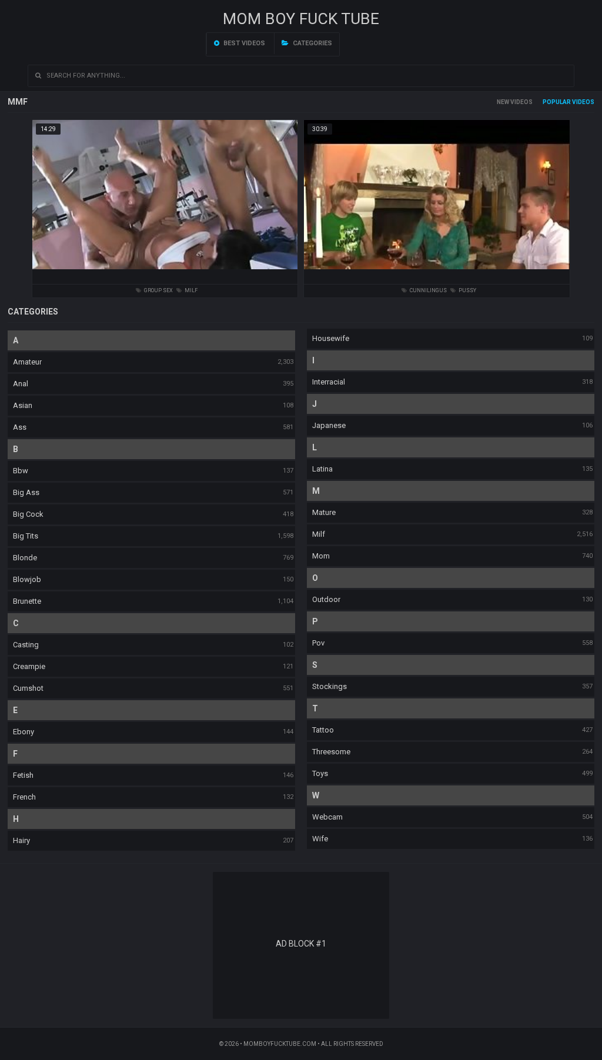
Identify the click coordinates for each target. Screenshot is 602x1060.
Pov (318, 642)
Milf (318, 534)
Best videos (243, 43)
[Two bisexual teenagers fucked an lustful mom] (437, 274)
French (24, 797)
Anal (20, 383)
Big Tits (25, 535)
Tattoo (323, 729)
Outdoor (326, 599)
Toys (320, 773)
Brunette (27, 601)
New (503, 102)
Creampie (29, 666)
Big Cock (28, 514)
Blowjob (27, 579)
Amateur (27, 361)
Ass (19, 427)
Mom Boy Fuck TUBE (301, 18)
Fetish (23, 775)
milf (190, 290)
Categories (311, 43)
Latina (322, 468)
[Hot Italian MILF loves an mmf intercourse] (165, 274)
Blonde (25, 557)
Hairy (21, 840)
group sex (158, 290)
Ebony (23, 731)
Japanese (329, 425)
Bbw (20, 470)
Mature (324, 512)
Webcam (327, 816)
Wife (320, 838)
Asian (22, 405)
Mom (321, 555)
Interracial (328, 381)
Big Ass (26, 492)
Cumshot (28, 688)
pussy (466, 290)
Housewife (330, 338)
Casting (26, 644)
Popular (557, 102)
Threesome (331, 751)
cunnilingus (428, 290)
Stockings (329, 686)
